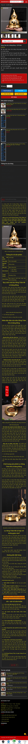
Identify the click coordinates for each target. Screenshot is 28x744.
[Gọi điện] (14, 740)
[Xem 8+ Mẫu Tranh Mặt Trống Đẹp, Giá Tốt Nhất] (3, 689)
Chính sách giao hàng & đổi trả (8, 717)
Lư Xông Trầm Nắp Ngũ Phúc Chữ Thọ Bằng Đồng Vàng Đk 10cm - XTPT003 (15, 144)
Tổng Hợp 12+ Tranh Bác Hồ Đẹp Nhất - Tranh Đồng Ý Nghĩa (16, 693)
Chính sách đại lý (5, 719)
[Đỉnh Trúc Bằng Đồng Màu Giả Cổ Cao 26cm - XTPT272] (3, 135)
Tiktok (3, 743)
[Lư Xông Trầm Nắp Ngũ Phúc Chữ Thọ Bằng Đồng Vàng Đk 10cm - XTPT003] (3, 152)
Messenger (19, 743)
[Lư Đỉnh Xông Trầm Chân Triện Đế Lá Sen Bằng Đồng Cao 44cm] (3, 105)
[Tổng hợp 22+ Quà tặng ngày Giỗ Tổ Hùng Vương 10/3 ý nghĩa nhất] (3, 674)
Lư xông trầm (14, 317)
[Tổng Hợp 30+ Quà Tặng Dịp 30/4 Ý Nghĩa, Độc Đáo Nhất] (3, 679)
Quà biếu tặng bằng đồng (14, 459)
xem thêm (13, 665)
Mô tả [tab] (3, 199)
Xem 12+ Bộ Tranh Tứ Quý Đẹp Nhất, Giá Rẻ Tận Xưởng (16, 683)
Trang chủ (3, 4)
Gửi (24, 41)
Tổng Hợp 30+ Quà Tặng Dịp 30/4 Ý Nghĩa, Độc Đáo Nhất (16, 678)
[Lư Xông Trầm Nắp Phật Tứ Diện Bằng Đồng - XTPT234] (3, 121)
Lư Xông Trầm (16, 4)
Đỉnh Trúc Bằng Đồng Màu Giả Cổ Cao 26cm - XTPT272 (16, 130)
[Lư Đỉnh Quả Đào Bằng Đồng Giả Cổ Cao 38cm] (3, 111)
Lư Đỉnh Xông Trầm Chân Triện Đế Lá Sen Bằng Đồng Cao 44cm (16, 104)
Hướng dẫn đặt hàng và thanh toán (9, 715)
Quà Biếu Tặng (9, 4)
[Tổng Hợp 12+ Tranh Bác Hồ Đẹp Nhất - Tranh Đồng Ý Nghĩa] (3, 693)
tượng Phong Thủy (11, 456)
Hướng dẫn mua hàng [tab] (10, 199)
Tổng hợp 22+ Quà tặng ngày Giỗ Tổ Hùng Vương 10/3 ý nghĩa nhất (15, 674)
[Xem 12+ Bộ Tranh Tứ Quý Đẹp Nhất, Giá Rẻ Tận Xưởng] (3, 684)
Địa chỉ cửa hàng (5, 721)
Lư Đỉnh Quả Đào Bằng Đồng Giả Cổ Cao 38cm (16, 109)
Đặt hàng (14, 97)
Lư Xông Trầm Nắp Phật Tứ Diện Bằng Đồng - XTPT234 (16, 116)
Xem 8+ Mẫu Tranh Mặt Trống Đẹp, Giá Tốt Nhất (16, 687)
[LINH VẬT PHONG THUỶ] (5, 1)
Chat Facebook (7, 90)
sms (25, 743)
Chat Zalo (8, 743)
